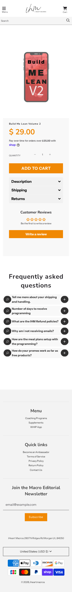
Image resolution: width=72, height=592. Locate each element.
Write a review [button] (36, 234)
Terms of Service (36, 456)
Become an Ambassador (36, 452)
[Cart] (65, 8)
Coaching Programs (36, 418)
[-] (35, 154)
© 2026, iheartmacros (33, 582)
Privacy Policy (36, 460)
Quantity (14, 155)
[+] (50, 154)
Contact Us (36, 469)
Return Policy (36, 465)
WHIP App (36, 427)
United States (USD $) (34, 551)
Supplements (36, 422)
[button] (36, 181)
